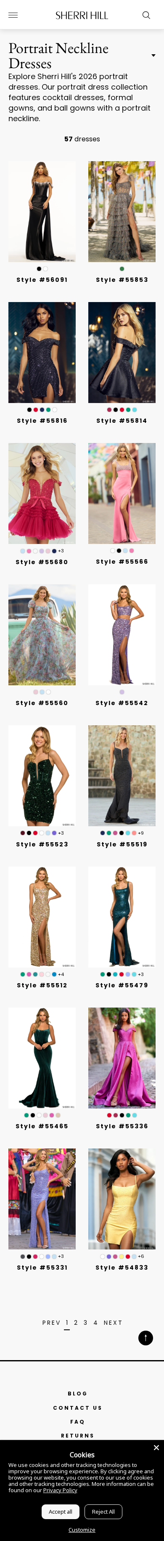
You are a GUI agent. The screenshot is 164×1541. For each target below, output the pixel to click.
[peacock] (54, 974)
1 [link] (67, 1323)
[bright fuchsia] (134, 832)
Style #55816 (42, 420)
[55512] (42, 917)
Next (113, 1323)
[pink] (29, 551)
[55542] (122, 634)
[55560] (42, 634)
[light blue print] (42, 692)
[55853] (122, 211)
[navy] (42, 409)
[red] (35, 409)
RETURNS (78, 1435)
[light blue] (22, 551)
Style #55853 (122, 280)
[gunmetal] (22, 1256)
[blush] (47, 551)
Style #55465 (42, 1126)
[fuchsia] (29, 974)
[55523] (42, 775)
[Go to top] (146, 1338)
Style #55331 (42, 1267)
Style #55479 (121, 985)
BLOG (78, 1393)
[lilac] (41, 551)
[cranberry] (22, 832)
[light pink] (41, 974)
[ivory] (45, 268)
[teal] (115, 974)
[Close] (156, 1447)
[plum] (115, 832)
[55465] (42, 1058)
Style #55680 (42, 562)
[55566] (122, 493)
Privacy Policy (60, 1490)
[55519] (122, 775)
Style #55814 (122, 420)
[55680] (42, 493)
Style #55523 (42, 844)
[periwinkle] (127, 974)
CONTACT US (78, 1407)
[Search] (144, 15)
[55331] (42, 1198)
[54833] (122, 1198)
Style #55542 (121, 703)
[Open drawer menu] (13, 15)
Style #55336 (122, 1126)
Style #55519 (122, 844)
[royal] (134, 409)
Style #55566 (122, 561)
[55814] (122, 352)
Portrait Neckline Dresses (58, 55)
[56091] (42, 211)
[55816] (42, 352)
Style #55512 (42, 985)
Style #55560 (42, 703)
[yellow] (121, 1256)
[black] (39, 268)
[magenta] (109, 409)
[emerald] (48, 409)
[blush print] (35, 692)
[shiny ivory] (47, 974)
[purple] (54, 832)
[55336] (122, 1058)
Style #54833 (121, 1267)
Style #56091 (42, 280)
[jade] (35, 974)
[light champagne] (35, 551)
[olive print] (121, 268)
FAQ (77, 1421)
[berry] (35, 1256)
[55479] (122, 917)
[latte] (58, 1115)
